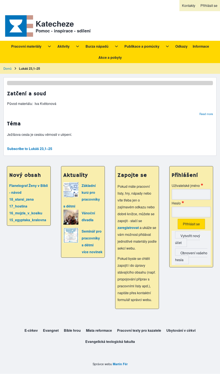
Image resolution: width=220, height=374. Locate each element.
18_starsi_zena (21, 199)
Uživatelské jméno (186, 185)
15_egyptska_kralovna (27, 219)
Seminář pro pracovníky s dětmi (92, 238)
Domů (7, 68)
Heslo (176, 203)
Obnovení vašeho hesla (191, 256)
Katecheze (55, 23)
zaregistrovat (129, 227)
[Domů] (18, 26)
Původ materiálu (19, 103)
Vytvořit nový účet (187, 239)
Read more (206, 114)
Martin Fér (120, 364)
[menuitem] (188, 5)
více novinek (92, 251)
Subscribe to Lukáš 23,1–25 (29, 148)
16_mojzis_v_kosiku (25, 212)
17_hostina (18, 206)
